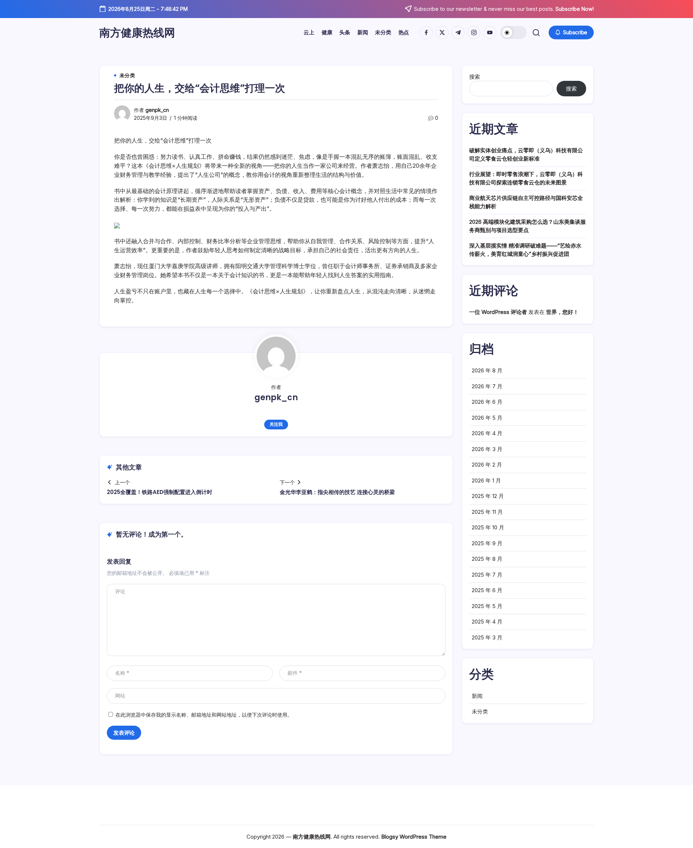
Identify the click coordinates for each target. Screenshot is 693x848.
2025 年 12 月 (488, 496)
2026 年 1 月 (486, 480)
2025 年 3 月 (487, 637)
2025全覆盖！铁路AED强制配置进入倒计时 (159, 492)
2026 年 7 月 (487, 386)
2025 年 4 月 (487, 621)
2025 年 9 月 (487, 543)
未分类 (480, 711)
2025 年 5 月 (487, 606)
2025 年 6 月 (487, 590)
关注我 (276, 424)
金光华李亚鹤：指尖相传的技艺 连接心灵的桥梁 (337, 492)
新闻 (477, 695)
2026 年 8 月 (487, 370)
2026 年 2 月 (487, 464)
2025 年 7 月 (487, 574)
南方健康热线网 (137, 32)
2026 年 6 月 (487, 401)
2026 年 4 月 (487, 433)
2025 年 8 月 (487, 558)
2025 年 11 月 (487, 511)
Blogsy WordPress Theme (413, 836)
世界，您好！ (562, 312)
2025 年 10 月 (488, 527)
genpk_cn (157, 110)
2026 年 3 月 (487, 449)
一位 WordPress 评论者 (498, 312)
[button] (514, 32)
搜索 (474, 76)
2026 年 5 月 (487, 417)
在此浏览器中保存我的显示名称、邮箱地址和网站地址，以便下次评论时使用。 (204, 715)
